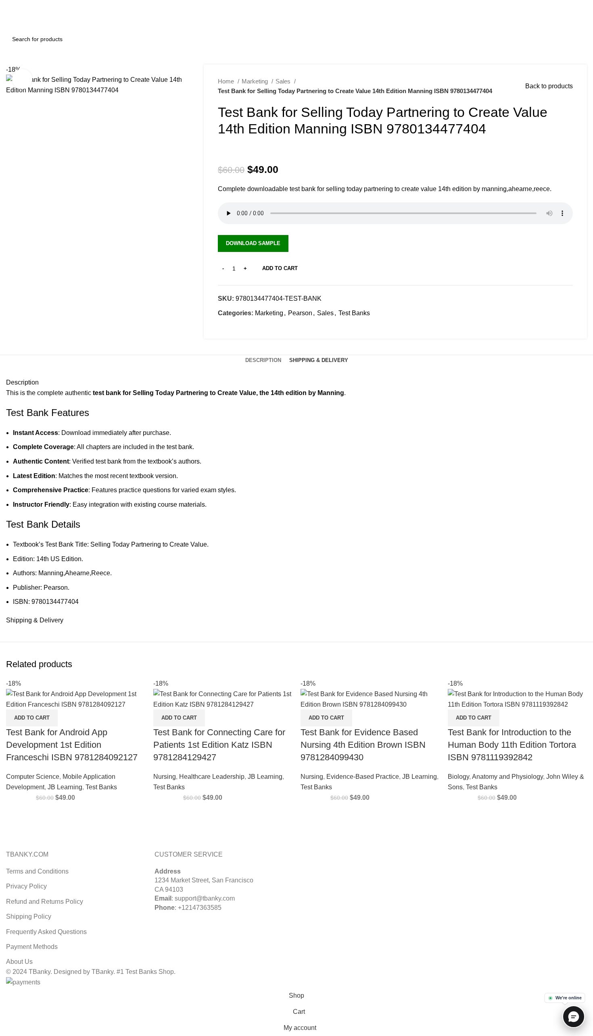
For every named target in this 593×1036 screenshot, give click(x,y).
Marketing (255, 81)
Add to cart (280, 268)
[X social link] (563, 5)
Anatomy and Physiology (507, 776)
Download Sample (253, 243)
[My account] (547, 20)
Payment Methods (32, 946)
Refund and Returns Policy (44, 901)
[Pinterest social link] (573, 5)
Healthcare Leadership (211, 776)
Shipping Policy (28, 916)
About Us (19, 961)
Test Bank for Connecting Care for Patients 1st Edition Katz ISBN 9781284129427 (219, 744)
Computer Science (32, 776)
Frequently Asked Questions (46, 931)
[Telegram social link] (261, 327)
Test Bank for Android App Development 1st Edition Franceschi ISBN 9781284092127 (72, 744)
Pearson (300, 313)
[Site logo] (36, 19)
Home (227, 81)
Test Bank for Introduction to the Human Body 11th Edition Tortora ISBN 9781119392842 (512, 744)
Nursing (164, 776)
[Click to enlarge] (22, 79)
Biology (458, 776)
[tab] (263, 360)
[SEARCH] (577, 39)
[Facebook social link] (224, 327)
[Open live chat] (573, 1016)
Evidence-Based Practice (362, 776)
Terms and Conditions (37, 871)
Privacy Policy (26, 886)
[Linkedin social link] (582, 5)
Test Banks (354, 313)
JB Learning (65, 787)
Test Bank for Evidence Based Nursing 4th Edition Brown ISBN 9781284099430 (363, 744)
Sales (284, 81)
